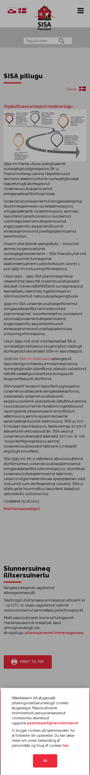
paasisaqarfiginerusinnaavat (52, 723)
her (66, 746)
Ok (45, 760)
